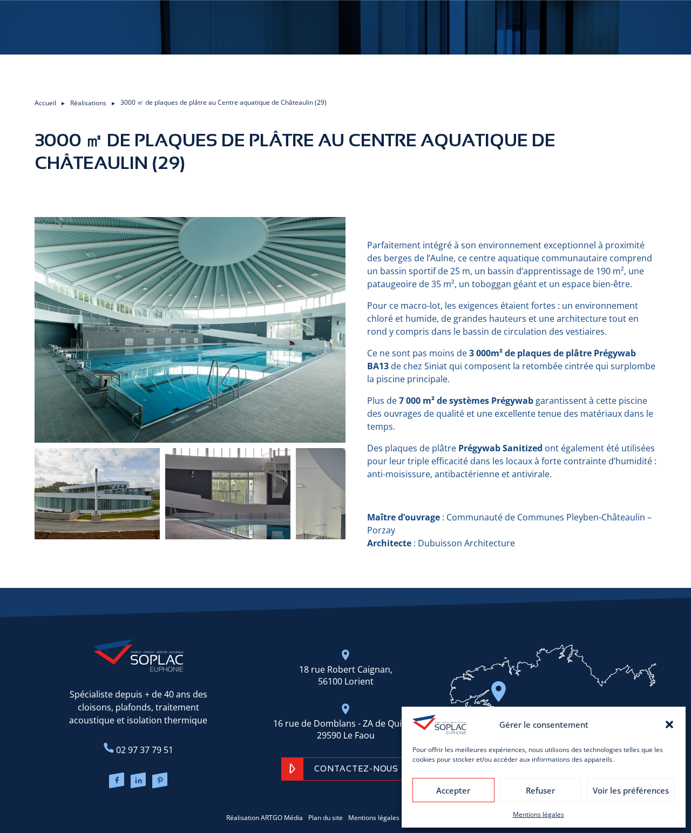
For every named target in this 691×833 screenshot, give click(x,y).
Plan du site (325, 817)
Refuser (540, 790)
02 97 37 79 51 (143, 750)
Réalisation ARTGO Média (264, 817)
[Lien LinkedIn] (138, 781)
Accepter (453, 790)
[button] (669, 724)
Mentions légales (538, 814)
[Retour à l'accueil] (138, 655)
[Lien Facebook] (117, 781)
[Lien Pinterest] (160, 781)
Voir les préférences (631, 790)
